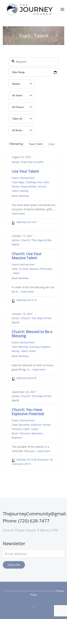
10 (20, 268)
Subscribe (14, 565)
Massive (34, 268)
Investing (34, 346)
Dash (25, 268)
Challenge (30, 182)
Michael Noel (27, 178)
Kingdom (46, 346)
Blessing (23, 346)
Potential (17, 429)
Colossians (24, 433)
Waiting (24, 190)
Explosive (36, 424)
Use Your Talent (25, 171)
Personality (46, 268)
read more (18, 213)
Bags (21, 182)
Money (16, 351)
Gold (46, 182)
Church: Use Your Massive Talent (27, 255)
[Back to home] (31, 9)
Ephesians (37, 433)
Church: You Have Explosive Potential (28, 411)
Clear (51, 144)
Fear (39, 182)
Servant (42, 186)
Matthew (24, 196)
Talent (15, 190)
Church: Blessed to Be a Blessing (32, 333)
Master (16, 186)
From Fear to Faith (32, 162)
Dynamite (24, 424)
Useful (32, 351)
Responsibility (28, 186)
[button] (62, 9)
